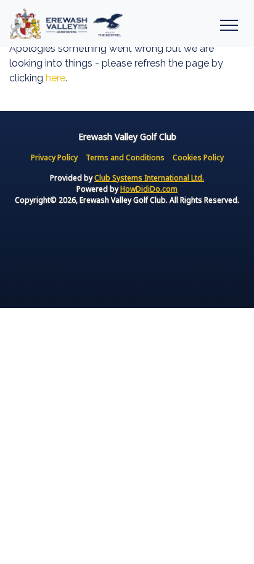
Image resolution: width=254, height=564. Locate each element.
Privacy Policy (54, 157)
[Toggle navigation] (228, 23)
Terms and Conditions (125, 157)
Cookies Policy (198, 157)
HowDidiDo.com (149, 189)
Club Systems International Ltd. (149, 178)
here (55, 78)
